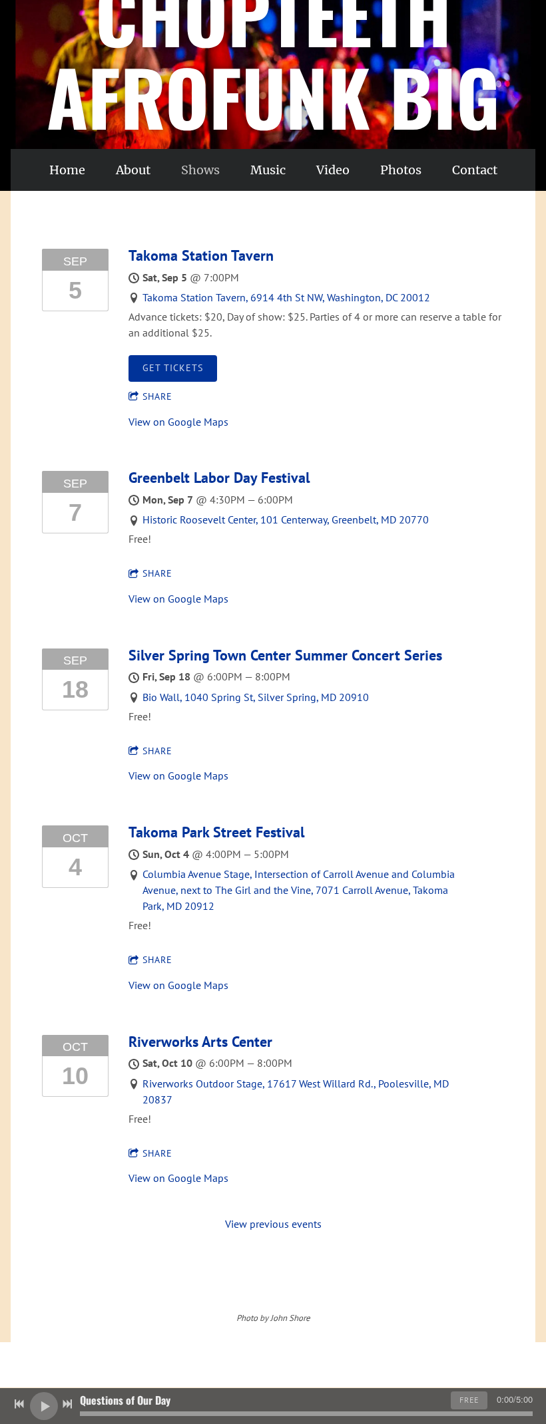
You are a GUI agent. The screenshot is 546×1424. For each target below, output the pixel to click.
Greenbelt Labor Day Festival (219, 477)
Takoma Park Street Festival (216, 832)
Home (67, 170)
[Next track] (67, 1404)
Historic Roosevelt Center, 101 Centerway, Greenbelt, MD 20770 (285, 519)
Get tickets (172, 368)
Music (268, 170)
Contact (474, 170)
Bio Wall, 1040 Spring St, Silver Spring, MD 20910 (255, 697)
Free (469, 1400)
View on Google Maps (178, 421)
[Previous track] (19, 1404)
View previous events (273, 1223)
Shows (200, 170)
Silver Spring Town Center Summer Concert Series (285, 655)
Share (157, 396)
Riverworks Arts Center (200, 1041)
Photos (400, 170)
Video (333, 170)
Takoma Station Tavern (201, 255)
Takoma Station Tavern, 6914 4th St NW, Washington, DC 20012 (286, 297)
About (133, 170)
